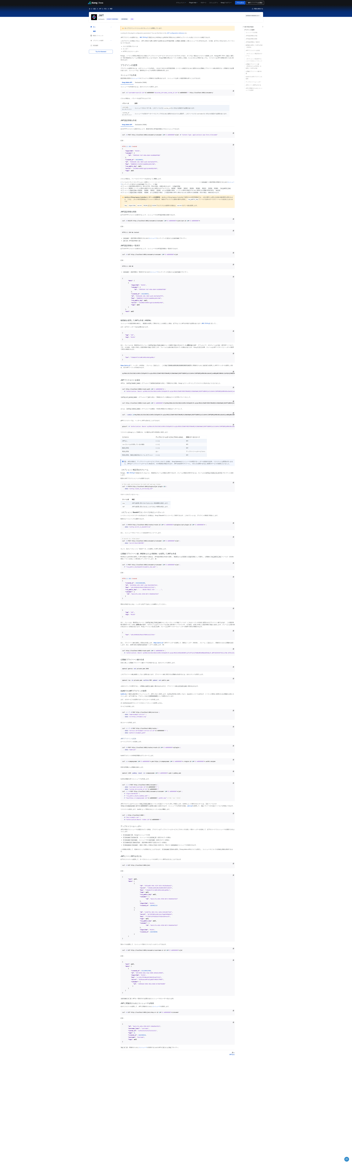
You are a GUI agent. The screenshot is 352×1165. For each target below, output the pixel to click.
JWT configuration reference (175, 33)
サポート (204, 2)
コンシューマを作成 (251, 32)
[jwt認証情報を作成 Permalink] (120, 120)
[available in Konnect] (112, 19)
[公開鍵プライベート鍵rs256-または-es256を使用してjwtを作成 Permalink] (120, 554)
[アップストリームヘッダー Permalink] (120, 826)
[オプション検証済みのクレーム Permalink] (120, 470)
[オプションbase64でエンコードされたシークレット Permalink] (120, 512)
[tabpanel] (178, 91)
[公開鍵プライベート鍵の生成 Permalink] (120, 660)
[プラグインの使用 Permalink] (119, 65)
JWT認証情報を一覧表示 (253, 42)
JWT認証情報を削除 (251, 39)
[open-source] (132, 19)
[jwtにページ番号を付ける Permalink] (120, 856)
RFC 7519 (143, 37)
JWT (100, 8)
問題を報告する (258, 8)
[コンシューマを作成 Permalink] (120, 75)
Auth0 (122, 694)
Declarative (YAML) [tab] (141, 82)
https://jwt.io (124, 365)
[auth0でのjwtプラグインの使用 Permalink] (120, 691)
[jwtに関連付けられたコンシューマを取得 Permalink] (120, 1003)
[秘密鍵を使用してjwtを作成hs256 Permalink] (120, 320)
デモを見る (240, 3)
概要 (111, 8)
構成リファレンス (98, 35)
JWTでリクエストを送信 (253, 50)
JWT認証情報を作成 (251, 35)
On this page (248, 27)
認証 (94, 8)
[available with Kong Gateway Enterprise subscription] (124, 19)
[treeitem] (103, 31)
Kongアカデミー (226, 2)
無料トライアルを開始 (255, 3)
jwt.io (189, 806)
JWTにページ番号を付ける (253, 85)
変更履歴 (95, 45)
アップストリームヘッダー (253, 82)
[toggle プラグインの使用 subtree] (111, 40)
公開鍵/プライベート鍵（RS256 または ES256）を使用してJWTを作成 (253, 66)
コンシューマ (136, 78)
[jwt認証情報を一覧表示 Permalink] (120, 245)
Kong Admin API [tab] (127, 82)
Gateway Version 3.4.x (252, 15)
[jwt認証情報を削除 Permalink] (120, 212)
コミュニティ (213, 2)
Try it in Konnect (101, 51)
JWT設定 (232, 1054)
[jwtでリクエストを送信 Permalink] (120, 380)
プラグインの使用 (249, 30)
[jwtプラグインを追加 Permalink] (120, 738)
